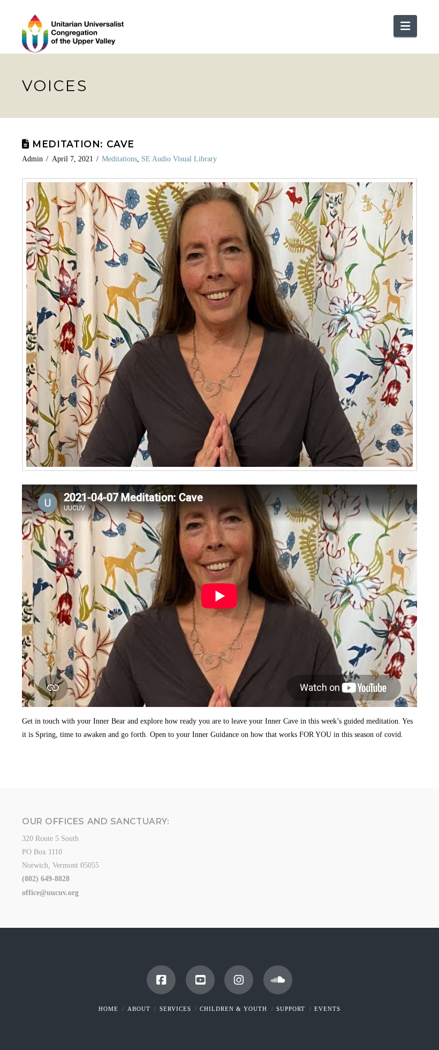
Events (327, 1009)
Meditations (119, 159)
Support (290, 1009)
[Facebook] (161, 979)
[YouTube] (200, 979)
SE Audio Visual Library (179, 159)
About (138, 1009)
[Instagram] (238, 979)
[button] (405, 26)
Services (175, 1009)
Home (108, 1009)
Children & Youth (233, 1009)
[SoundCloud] (277, 979)
